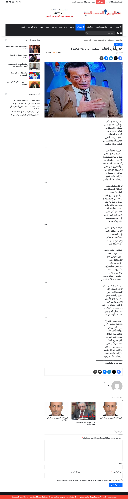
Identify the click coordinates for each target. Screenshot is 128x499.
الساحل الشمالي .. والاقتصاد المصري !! (26, 103)
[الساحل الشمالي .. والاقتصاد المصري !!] (34, 58)
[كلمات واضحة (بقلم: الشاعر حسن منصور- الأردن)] (84, 411)
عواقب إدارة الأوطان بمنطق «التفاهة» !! (25, 112)
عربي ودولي (63, 27)
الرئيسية (118, 27)
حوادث (72, 27)
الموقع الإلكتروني (76, 472)
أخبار (111, 27)
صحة (47, 27)
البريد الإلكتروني (116, 472)
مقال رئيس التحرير (101, 27)
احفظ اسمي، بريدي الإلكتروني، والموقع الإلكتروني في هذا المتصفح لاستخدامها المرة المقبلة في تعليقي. (89, 480)
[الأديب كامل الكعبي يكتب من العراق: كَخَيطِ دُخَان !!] (56, 409)
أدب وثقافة (80, 27)
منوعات (54, 27)
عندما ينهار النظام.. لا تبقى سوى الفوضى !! (25, 115)
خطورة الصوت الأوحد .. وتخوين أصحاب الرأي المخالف (78, 2)
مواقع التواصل (32, 27)
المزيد (23, 27)
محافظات (89, 27)
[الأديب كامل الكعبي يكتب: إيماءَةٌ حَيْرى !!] (110, 409)
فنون (41, 27)
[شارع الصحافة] (77, 14)
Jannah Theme (17, 497)
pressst (118, 53)
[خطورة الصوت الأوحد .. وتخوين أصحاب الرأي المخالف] (34, 66)
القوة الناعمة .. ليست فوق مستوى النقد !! (25, 100)
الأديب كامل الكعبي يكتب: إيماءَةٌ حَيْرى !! (110, 418)
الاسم (120, 463)
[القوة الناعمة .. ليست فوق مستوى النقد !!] (34, 49)
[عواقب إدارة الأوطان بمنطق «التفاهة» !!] (34, 75)
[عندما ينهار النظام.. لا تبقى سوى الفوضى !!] (34, 84)
